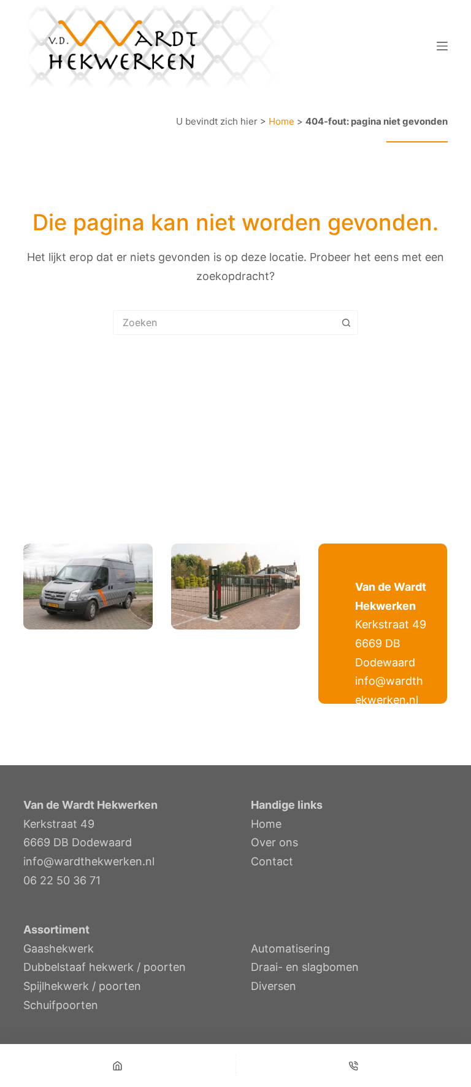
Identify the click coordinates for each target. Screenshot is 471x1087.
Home (281, 121)
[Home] (117, 1065)
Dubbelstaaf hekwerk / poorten (104, 966)
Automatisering (290, 948)
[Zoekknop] (346, 322)
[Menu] (442, 46)
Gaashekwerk (58, 948)
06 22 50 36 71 (62, 880)
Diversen (273, 986)
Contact (272, 861)
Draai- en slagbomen (305, 966)
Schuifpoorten (60, 1005)
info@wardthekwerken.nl (89, 861)
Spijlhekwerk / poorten (82, 986)
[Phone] (353, 1065)
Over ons (274, 842)
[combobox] (223, 322)
